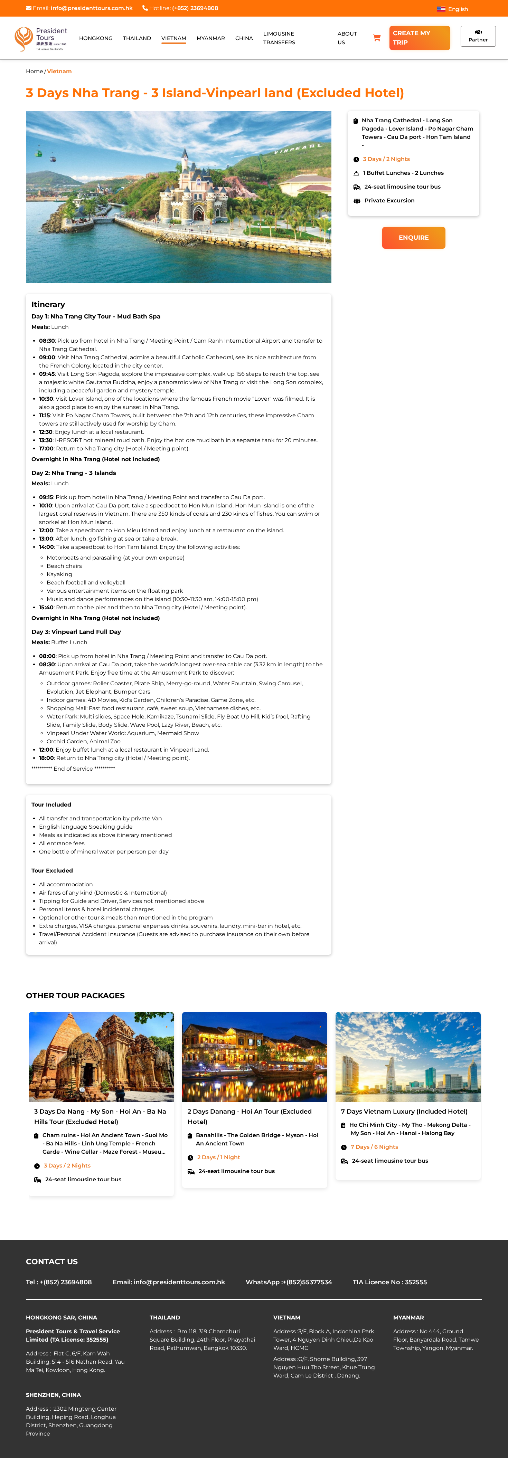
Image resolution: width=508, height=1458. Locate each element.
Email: (82, 8)
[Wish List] (377, 38)
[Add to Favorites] (168, 1022)
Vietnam (59, 71)
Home (34, 71)
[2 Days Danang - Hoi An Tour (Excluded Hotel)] (254, 1057)
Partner (478, 40)
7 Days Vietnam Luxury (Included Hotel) (404, 1111)
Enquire (414, 237)
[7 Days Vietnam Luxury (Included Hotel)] (408, 1057)
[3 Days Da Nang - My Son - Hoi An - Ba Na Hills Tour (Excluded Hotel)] (101, 1057)
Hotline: (183, 8)
